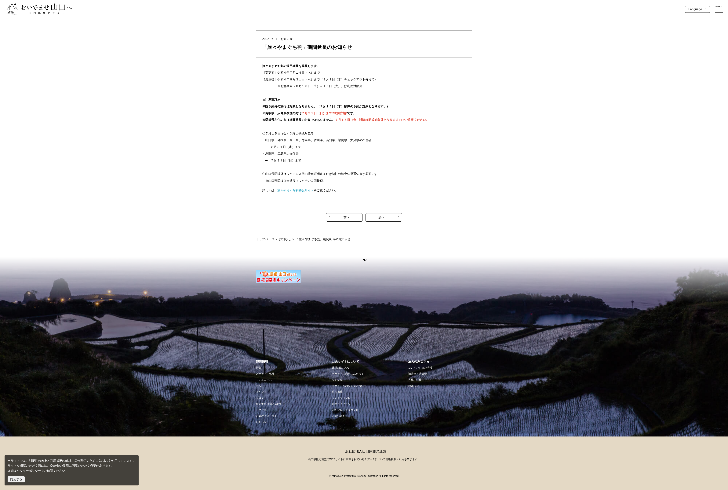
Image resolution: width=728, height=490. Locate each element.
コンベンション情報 (420, 367)
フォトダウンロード (344, 397)
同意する (16, 479)
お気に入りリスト (266, 416)
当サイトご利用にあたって (348, 373)
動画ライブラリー (342, 403)
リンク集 (337, 379)
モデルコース (264, 379)
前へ (347, 217)
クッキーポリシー (29, 470)
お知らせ (285, 239)
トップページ (265, 239)
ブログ (260, 397)
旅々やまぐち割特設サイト (295, 190)
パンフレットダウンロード (348, 409)
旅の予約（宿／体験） (269, 403)
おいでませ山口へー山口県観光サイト (32, 5)
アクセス (261, 409)
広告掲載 (337, 391)
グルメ (260, 385)
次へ (381, 217)
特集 (258, 367)
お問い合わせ (340, 416)
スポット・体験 (265, 373)
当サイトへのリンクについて (349, 385)
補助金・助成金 (417, 373)
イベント (261, 391)
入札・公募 (414, 379)
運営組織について (342, 367)
